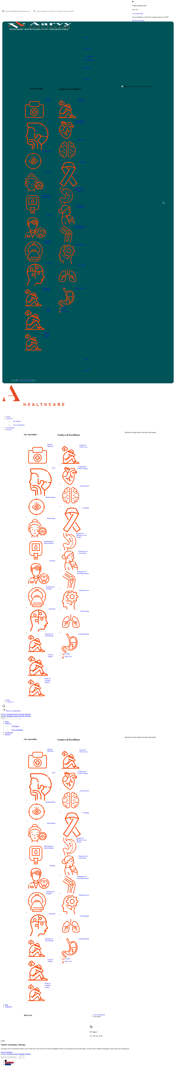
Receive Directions (138, 20)
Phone (9, 1064)
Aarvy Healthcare (99, 1015)
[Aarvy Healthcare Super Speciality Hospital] (16, 714)
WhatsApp (10, 1062)
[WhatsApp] (6, 1062)
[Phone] (6, 1064)
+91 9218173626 (137, 14)
